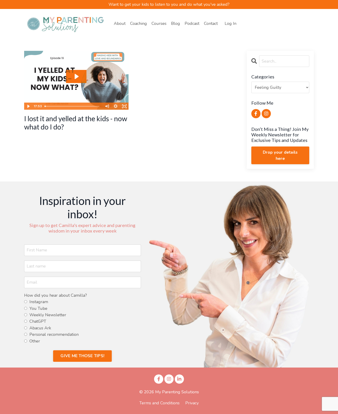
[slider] (72, 106)
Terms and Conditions (159, 403)
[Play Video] (28, 106)
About (120, 23)
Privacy (192, 403)
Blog (175, 23)
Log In (230, 23)
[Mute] (107, 106)
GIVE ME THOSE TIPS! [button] (82, 356)
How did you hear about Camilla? (55, 295)
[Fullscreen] (124, 106)
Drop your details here (280, 155)
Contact (211, 23)
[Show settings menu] (115, 106)
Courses (159, 23)
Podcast (192, 23)
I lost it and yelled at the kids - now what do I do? (75, 122)
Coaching (138, 23)
